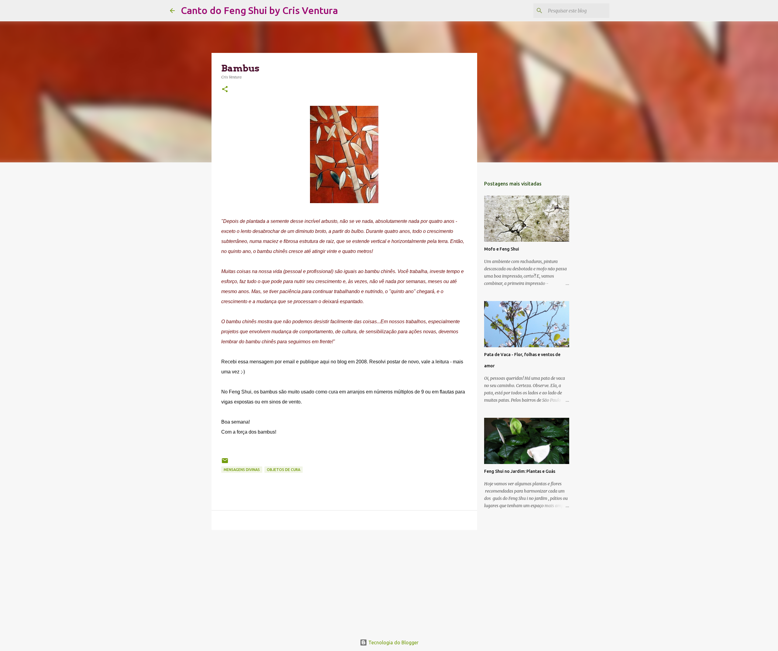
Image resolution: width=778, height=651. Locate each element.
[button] (225, 89)
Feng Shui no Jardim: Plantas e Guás (519, 471)
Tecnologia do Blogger (392, 642)
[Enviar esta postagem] (225, 463)
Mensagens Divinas (242, 470)
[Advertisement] (344, 581)
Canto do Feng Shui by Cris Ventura (259, 10)
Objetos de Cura (283, 470)
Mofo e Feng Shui (501, 249)
